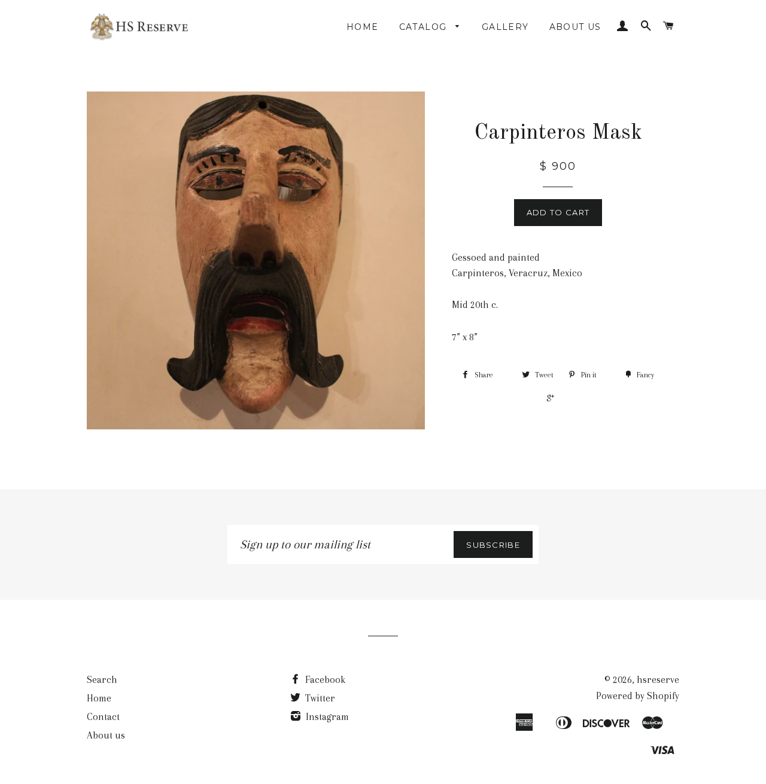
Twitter (319, 698)
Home (362, 27)
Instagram (326, 716)
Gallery (505, 27)
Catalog (424, 27)
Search (102, 679)
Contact (103, 716)
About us (575, 27)
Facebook (324, 679)
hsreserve (658, 679)
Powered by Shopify (637, 695)
